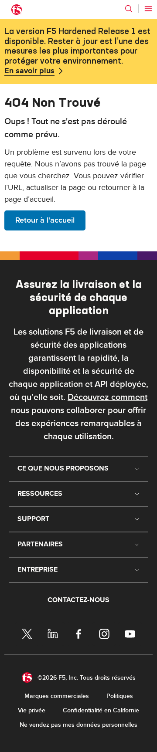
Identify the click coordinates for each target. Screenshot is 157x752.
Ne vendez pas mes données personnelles (78, 724)
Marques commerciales (56, 696)
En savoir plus (29, 71)
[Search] (128, 8)
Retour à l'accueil (45, 220)
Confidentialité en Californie (101, 710)
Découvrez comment (107, 397)
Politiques (119, 696)
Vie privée (31, 710)
